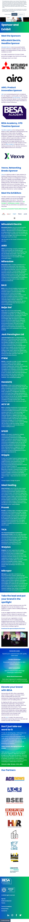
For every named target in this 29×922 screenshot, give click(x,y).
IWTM (3, 361)
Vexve (3, 174)
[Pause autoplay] (15, 218)
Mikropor (4, 574)
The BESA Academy (6, 130)
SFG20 (3, 434)
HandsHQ (4, 385)
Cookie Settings (5, 920)
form (7, 717)
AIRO (2, 94)
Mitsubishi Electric (6, 47)
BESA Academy (10, 144)
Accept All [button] (14, 14)
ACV (2, 407)
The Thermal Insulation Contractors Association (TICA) (11, 533)
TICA (4, 529)
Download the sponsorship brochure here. (13, 628)
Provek (3, 510)
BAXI (2, 288)
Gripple (17, 460)
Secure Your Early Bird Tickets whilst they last (14, 209)
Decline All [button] (21, 14)
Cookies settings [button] (8, 14)
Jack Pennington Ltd (12, 334)
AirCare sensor (17, 97)
